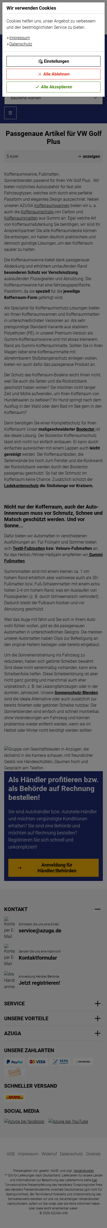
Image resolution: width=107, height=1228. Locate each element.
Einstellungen (56, 61)
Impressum (19, 37)
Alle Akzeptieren (56, 86)
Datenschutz (20, 44)
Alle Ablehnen (56, 74)
